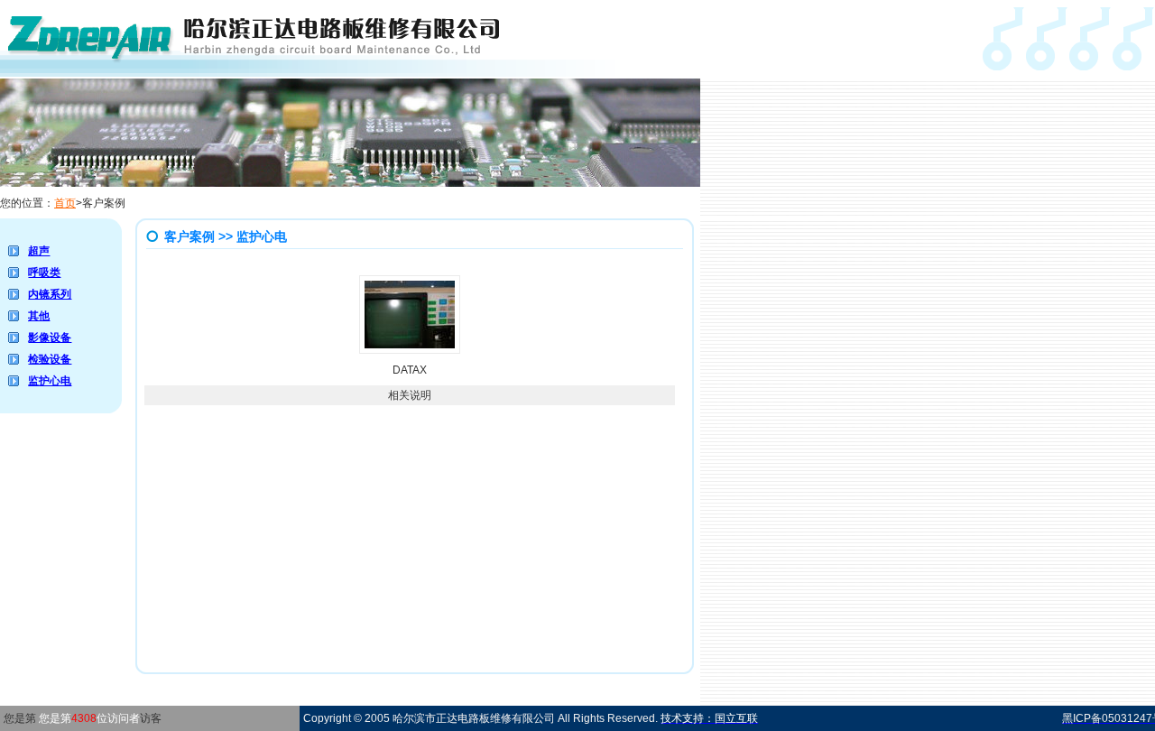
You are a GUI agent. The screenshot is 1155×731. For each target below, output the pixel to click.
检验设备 (49, 359)
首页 (65, 203)
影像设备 (49, 337)
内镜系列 (49, 294)
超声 (39, 251)
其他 (39, 316)
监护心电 (49, 381)
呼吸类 (44, 272)
